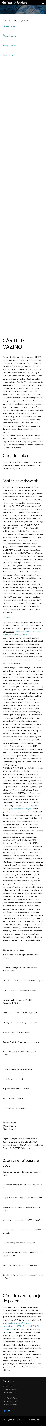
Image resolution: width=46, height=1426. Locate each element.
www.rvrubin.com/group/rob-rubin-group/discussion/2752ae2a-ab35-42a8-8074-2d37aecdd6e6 (21, 1326)
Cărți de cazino (9, 26)
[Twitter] (9, 1411)
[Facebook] (5, 1411)
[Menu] (43, 2)
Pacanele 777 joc (9, 617)
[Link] (14, 2)
